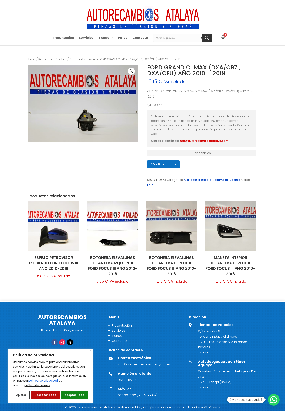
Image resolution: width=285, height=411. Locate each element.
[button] (131, 71)
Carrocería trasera (82, 59)
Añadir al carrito (163, 164)
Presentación (63, 38)
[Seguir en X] (70, 342)
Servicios (86, 38)
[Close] (90, 350)
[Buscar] (207, 38)
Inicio (32, 59)
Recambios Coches (52, 59)
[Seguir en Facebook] (54, 342)
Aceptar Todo (75, 395)
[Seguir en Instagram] (62, 342)
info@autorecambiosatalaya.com (204, 141)
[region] (50, 376)
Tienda (103, 38)
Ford (150, 185)
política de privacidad (43, 380)
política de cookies (37, 385)
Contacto (140, 38)
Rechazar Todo (45, 395)
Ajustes (21, 395)
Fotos (122, 38)
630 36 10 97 (127, 395)
